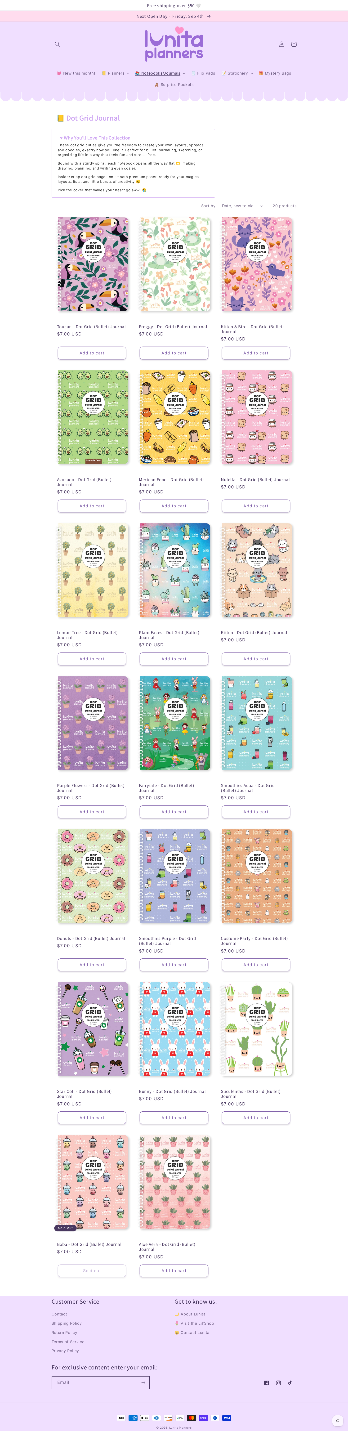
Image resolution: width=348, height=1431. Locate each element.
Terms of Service (68, 1341)
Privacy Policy (65, 1350)
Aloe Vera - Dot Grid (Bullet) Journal (167, 1247)
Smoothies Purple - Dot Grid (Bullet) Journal (167, 941)
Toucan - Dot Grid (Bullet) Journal (91, 326)
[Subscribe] (143, 1382)
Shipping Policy (67, 1323)
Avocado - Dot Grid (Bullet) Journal (84, 482)
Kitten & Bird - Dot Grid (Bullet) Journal (252, 329)
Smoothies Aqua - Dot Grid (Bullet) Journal (248, 788)
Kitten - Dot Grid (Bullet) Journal (254, 632)
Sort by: (209, 205)
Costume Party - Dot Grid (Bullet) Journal (254, 941)
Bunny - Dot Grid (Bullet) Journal (172, 1091)
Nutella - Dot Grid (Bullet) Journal (255, 479)
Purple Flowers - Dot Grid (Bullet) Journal (91, 788)
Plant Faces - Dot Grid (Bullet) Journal (169, 635)
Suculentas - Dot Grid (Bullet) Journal (251, 1094)
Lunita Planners (180, 1427)
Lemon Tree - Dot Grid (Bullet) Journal (87, 635)
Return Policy (64, 1332)
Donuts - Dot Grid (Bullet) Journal (91, 938)
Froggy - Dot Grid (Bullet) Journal (173, 326)
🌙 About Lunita (190, 1314)
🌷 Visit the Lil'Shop (194, 1323)
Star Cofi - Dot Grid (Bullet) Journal (84, 1094)
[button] (58, 44)
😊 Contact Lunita (192, 1332)
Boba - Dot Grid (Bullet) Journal (89, 1244)
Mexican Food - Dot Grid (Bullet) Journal (171, 482)
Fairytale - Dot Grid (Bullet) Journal (166, 788)
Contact (59, 1314)
